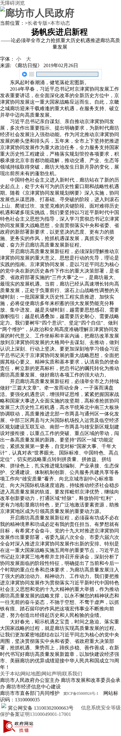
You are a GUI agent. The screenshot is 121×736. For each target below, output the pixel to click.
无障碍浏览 (12, 3)
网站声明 (51, 673)
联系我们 (72, 673)
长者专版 (37, 23)
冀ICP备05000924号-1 (80, 693)
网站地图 (31, 673)
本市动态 (60, 23)
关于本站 (10, 673)
